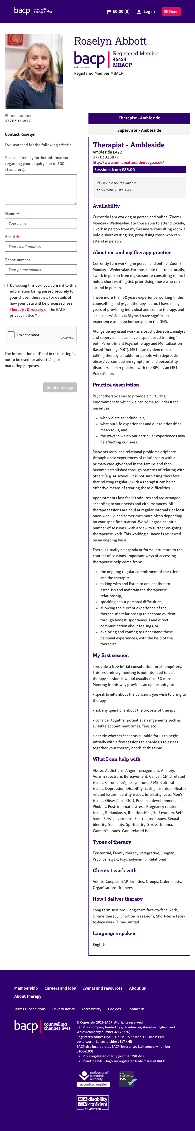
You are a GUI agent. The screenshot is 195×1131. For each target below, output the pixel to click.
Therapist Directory (26, 309)
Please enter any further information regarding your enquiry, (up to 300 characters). (36, 163)
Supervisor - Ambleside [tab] (139, 130)
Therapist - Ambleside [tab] (139, 117)
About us (137, 988)
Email (10, 236)
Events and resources (102, 988)
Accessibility (91, 1009)
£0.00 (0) (121, 11)
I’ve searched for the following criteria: (38, 144)
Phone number (17, 259)
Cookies (114, 1009)
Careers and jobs (60, 988)
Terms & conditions (30, 1009)
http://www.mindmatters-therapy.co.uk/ (128, 162)
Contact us (136, 1009)
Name (10, 213)
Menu (173, 11)
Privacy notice (63, 1009)
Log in (149, 11)
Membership (26, 988)
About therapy (27, 996)
